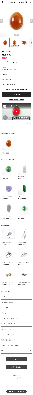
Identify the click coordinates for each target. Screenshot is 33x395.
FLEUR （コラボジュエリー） (9, 340)
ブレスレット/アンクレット (8, 324)
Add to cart (16, 94)
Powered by (14, 378)
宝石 (2, 351)
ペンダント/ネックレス (7, 302)
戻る (16, 359)
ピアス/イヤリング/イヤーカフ (9, 318)
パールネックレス (6, 329)
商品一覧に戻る (16, 367)
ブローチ (3, 313)
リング (3, 297)
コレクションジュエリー (7, 334)
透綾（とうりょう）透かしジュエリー (11, 345)
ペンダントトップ (5, 307)
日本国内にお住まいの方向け (16, 100)
